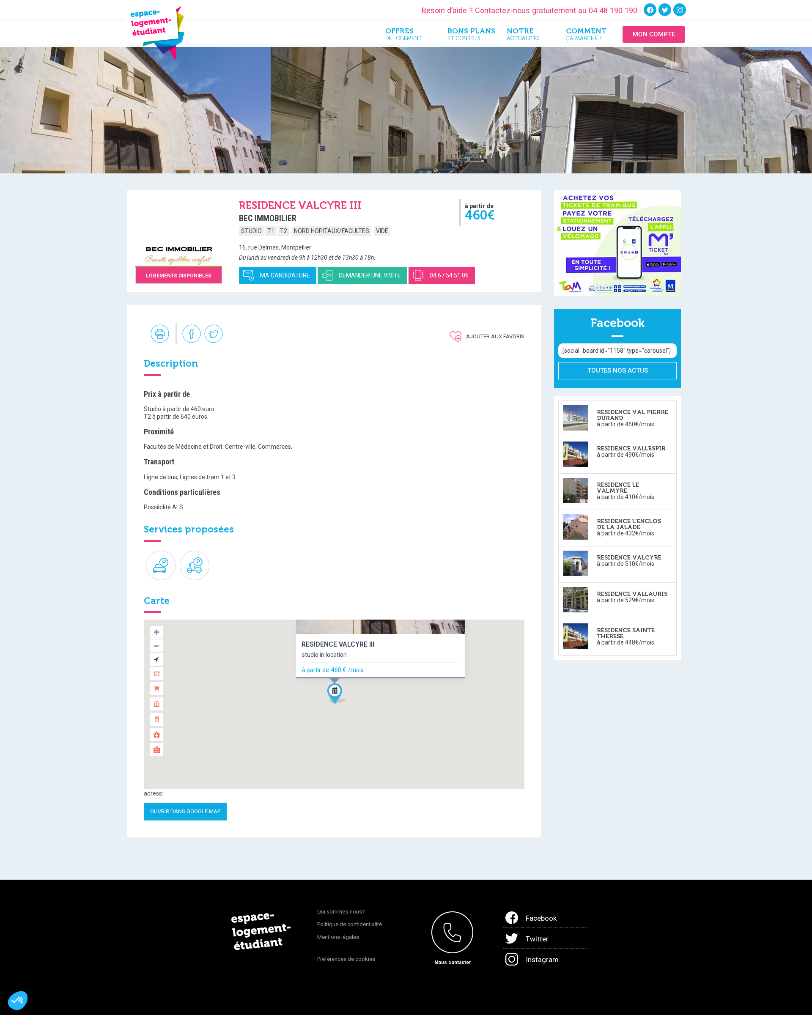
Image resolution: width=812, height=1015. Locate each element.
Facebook (541, 918)
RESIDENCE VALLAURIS (632, 594)
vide (382, 231)
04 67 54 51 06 (449, 275)
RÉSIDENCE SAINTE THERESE (626, 633)
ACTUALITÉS (523, 35)
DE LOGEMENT (403, 35)
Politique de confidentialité (349, 924)
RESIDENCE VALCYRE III (338, 644)
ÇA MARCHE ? (586, 35)
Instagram (542, 959)
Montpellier (296, 247)
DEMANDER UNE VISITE (370, 275)
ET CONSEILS (470, 35)
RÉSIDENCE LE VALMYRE (618, 487)
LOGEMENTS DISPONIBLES (178, 276)
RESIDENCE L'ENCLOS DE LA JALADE (629, 524)
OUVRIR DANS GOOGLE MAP (185, 811)
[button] (339, 695)
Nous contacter (452, 962)
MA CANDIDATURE (285, 275)
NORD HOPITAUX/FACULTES (331, 231)
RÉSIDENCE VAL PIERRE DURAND (632, 415)
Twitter (537, 939)
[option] (135, 110)
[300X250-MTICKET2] (617, 242)
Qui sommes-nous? (341, 911)
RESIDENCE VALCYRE (629, 557)
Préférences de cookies (346, 959)
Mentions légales (338, 937)
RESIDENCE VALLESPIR (631, 448)
